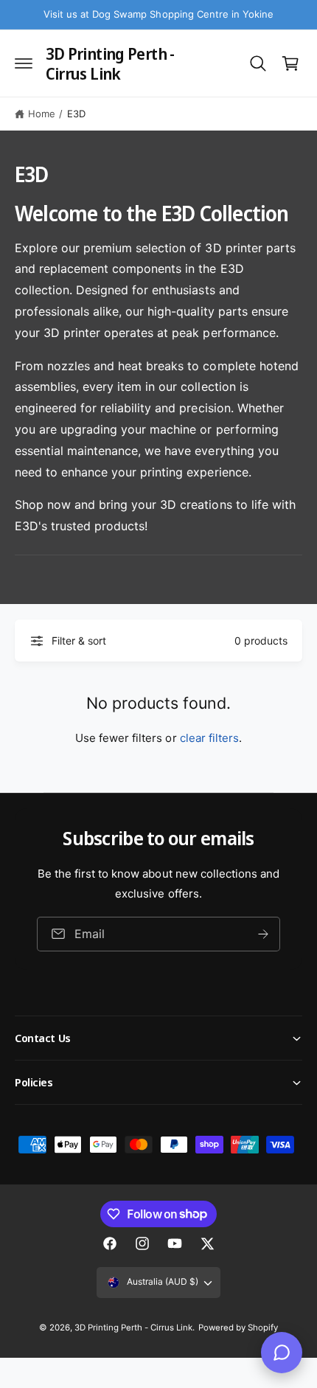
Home (41, 113)
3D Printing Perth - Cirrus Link (133, 1327)
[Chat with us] (281, 1352)
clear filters (209, 738)
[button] (23, 63)
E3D (76, 113)
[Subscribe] (263, 934)
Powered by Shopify (238, 1327)
